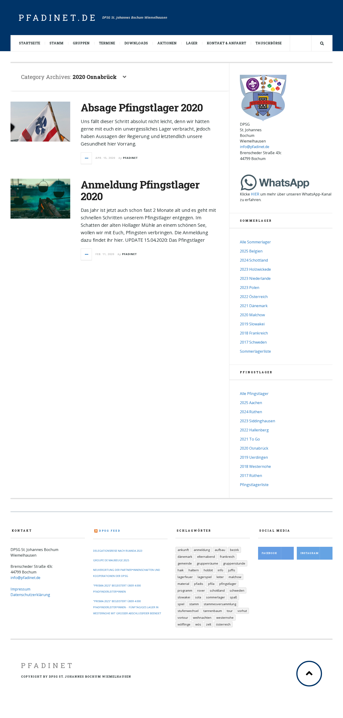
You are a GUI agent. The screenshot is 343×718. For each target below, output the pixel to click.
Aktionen (167, 43)
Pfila (211, 584)
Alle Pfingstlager (254, 393)
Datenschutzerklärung (30, 594)
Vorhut (242, 611)
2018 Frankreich (254, 333)
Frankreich (227, 556)
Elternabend (206, 556)
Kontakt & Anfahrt (226, 43)
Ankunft (183, 550)
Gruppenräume (207, 563)
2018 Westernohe (255, 466)
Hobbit (208, 570)
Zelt (208, 624)
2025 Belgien (251, 251)
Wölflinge (184, 624)
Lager (191, 43)
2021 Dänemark (254, 305)
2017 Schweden (253, 342)
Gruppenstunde (234, 563)
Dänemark (185, 556)
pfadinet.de (58, 17)
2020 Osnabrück (254, 448)
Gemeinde (185, 563)
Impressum (20, 589)
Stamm (56, 43)
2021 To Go (250, 439)
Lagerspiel (205, 577)
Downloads (136, 43)
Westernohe (225, 617)
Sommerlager (215, 597)
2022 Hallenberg (254, 430)
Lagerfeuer (185, 577)
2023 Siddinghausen (257, 420)
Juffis (231, 570)
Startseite (29, 43)
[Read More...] (86, 158)
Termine (107, 43)
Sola (198, 597)
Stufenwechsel (188, 611)
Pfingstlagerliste (254, 484)
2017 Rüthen (251, 475)
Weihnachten (202, 617)
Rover (201, 590)
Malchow (235, 577)
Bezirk (234, 550)
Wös (198, 624)
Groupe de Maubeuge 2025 (111, 560)
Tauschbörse (269, 43)
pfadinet (130, 158)
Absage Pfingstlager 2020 (142, 107)
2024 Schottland (254, 260)
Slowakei (184, 597)
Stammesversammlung (220, 604)
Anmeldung (202, 550)
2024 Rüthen (251, 411)
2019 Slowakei (252, 324)
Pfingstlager (227, 584)
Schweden (237, 590)
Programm (185, 590)
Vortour (183, 617)
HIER (255, 194)
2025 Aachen (251, 402)
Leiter (220, 577)
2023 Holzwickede (255, 269)
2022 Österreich (254, 296)
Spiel (181, 604)
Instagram (309, 553)
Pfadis (198, 584)
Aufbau (220, 550)
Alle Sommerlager (255, 242)
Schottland (217, 590)
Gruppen (81, 43)
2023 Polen (249, 287)
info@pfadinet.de (254, 146)
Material (183, 584)
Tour (230, 611)
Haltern (194, 570)
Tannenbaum (212, 611)
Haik (181, 570)
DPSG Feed (110, 530)
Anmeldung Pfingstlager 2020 (140, 190)
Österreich (223, 624)
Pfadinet (47, 665)
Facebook (269, 553)
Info (220, 570)
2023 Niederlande (255, 278)
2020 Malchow (252, 314)
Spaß (233, 597)
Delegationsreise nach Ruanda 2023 (117, 550)
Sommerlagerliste (255, 351)
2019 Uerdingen (254, 457)
